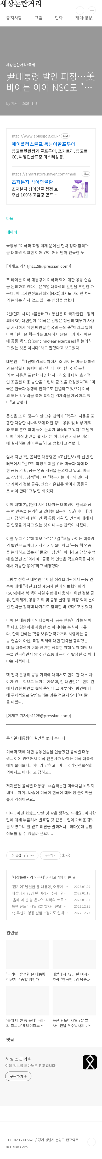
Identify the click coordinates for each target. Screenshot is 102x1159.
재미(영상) (84, 17)
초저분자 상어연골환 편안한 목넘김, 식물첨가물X (35, 182)
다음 (10, 218)
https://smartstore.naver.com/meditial (45, 174)
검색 (80, 10)
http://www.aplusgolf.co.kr (36, 136)
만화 (59, 17)
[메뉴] (92, 10)
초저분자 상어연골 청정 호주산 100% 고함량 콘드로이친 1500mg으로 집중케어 (35, 191)
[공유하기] (26, 855)
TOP (91, 1142)
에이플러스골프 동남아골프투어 (43, 144)
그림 (38, 17)
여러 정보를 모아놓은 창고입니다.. (31, 1065)
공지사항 (14, 17)
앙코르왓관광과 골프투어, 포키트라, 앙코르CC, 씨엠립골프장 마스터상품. (50, 154)
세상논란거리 (23, 877)
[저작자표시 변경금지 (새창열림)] (65, 855)
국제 (40, 877)
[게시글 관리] (32, 855)
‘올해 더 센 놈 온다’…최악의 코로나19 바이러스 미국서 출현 (40, 902)
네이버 (11, 232)
